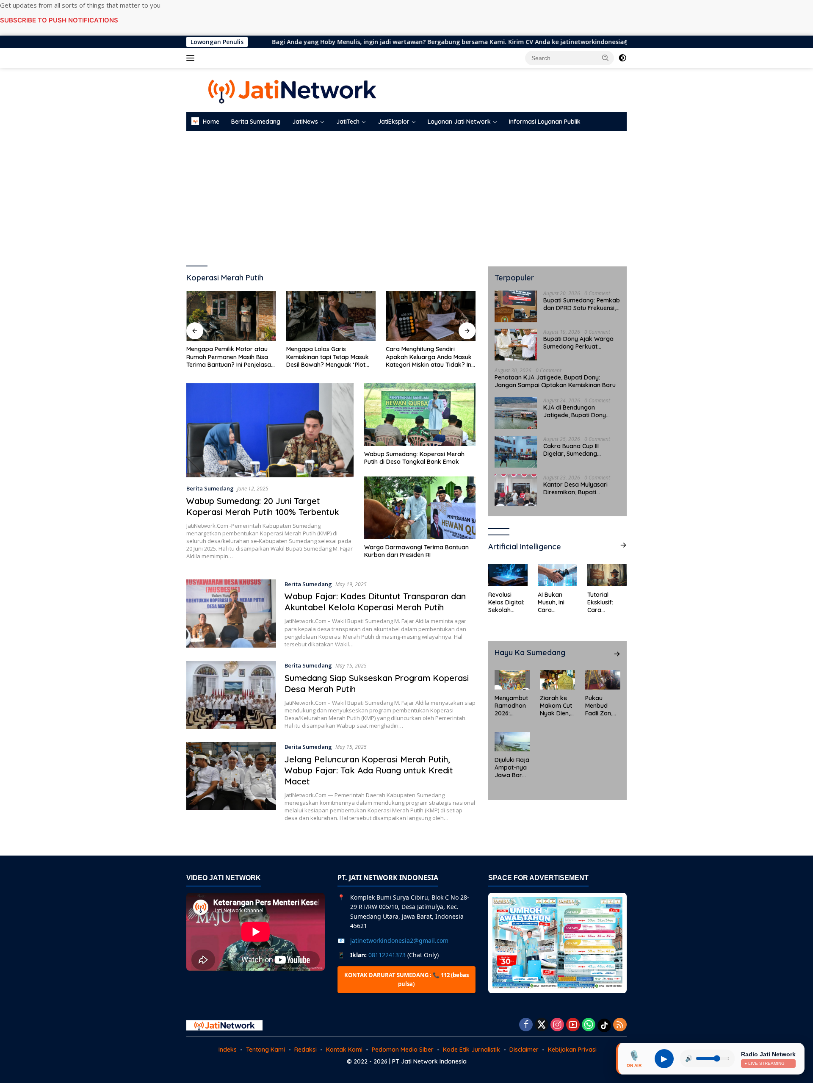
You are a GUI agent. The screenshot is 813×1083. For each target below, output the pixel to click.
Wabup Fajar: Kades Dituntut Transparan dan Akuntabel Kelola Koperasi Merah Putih (375, 601)
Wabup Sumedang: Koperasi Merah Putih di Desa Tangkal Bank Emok (414, 457)
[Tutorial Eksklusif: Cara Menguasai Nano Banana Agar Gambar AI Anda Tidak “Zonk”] (607, 575)
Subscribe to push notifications (59, 20)
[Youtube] (573, 1025)
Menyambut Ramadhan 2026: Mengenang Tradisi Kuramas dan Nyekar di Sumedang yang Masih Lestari (511, 705)
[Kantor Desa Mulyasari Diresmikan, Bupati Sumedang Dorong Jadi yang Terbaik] (516, 490)
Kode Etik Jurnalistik (471, 1049)
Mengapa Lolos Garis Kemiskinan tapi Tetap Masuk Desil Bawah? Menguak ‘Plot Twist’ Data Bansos (327, 356)
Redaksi (305, 1049)
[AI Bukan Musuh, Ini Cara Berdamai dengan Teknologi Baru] (557, 575)
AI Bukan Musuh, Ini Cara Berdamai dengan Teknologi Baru (552, 602)
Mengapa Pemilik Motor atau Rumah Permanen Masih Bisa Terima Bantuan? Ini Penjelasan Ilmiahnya (230, 356)
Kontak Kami (344, 1049)
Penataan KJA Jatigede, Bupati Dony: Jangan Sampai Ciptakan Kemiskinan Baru (555, 380)
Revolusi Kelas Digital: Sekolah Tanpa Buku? (506, 602)
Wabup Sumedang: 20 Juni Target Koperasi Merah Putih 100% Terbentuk (262, 506)
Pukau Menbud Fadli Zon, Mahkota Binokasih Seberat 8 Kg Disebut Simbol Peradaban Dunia (601, 705)
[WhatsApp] (588, 1025)
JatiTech (347, 121)
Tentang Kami (265, 1049)
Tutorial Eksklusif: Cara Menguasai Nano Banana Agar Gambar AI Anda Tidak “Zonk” (606, 602)
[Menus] (192, 58)
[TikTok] (604, 1025)
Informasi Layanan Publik (545, 121)
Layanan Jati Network (459, 121)
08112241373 (387, 955)
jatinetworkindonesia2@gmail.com (399, 940)
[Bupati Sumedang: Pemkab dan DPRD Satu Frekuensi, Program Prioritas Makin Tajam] (516, 306)
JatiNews (305, 121)
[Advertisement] (406, 198)
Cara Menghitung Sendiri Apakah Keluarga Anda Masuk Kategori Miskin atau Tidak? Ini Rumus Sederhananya (429, 356)
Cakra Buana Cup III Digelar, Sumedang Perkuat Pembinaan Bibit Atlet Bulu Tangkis (578, 449)
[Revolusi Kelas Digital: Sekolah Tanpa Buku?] (508, 575)
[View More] (623, 545)
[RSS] (620, 1025)
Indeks (227, 1049)
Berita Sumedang (255, 121)
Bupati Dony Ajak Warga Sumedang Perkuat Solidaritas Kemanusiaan (578, 342)
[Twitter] (541, 1025)
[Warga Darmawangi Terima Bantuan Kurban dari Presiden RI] (420, 507)
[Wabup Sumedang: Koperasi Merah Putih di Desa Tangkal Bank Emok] (420, 414)
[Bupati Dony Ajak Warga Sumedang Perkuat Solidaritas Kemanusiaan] (516, 344)
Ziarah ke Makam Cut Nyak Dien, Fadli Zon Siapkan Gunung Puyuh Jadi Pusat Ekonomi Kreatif (556, 705)
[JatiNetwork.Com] (292, 89)
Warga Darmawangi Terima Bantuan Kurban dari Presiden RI (416, 551)
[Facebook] (526, 1025)
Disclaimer (524, 1049)
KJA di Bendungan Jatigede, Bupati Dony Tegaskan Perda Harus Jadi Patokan (575, 410)
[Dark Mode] (622, 58)
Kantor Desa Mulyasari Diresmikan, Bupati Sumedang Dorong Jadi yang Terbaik (577, 488)
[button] (605, 57)
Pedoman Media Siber (403, 1049)
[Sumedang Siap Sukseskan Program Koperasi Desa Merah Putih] (231, 695)
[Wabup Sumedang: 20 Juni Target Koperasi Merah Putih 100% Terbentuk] (270, 430)
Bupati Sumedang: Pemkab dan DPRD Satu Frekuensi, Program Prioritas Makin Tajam (581, 303)
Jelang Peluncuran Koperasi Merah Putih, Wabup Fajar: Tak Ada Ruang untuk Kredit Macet (369, 770)
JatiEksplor (393, 121)
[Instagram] (557, 1025)
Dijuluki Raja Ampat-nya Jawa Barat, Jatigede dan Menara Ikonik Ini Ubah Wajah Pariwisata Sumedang (512, 767)
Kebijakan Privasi (572, 1049)
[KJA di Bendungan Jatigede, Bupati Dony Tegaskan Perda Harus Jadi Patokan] (516, 413)
